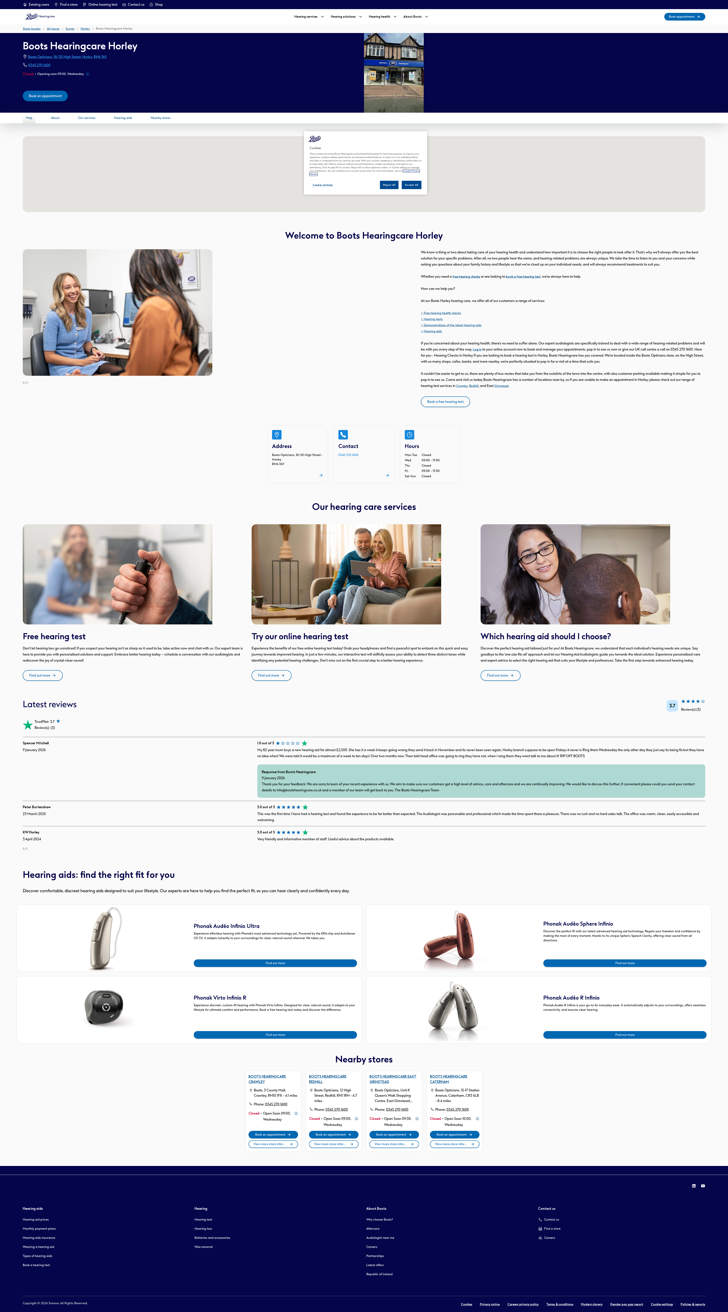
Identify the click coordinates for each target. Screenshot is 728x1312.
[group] (36, 4)
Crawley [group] (462, 386)
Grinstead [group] (501, 386)
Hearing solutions (343, 16)
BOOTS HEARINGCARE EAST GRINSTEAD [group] (392, 1079)
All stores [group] (53, 29)
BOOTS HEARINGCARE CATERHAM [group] (448, 1079)
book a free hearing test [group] (523, 276)
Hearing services (306, 16)
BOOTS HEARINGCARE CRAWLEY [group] (267, 1079)
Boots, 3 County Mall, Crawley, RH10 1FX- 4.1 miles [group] (275, 1093)
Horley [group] (85, 29)
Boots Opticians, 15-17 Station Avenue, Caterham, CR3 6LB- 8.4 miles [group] (457, 1095)
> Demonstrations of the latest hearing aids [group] (451, 325)
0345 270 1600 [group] (39, 65)
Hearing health (379, 16)
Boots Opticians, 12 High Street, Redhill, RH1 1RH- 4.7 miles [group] (335, 1095)
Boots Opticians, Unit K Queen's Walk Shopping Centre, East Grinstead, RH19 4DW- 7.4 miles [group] (393, 1096)
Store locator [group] (32, 29)
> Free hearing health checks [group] (441, 313)
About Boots (412, 16)
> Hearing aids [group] (431, 331)
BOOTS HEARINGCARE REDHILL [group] (327, 1079)
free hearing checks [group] (466, 276)
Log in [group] (477, 349)
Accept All (411, 184)
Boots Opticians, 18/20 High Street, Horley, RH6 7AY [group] (67, 57)
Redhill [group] (474, 386)
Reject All (389, 184)
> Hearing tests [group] (432, 319)
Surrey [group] (70, 29)
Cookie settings (323, 184)
